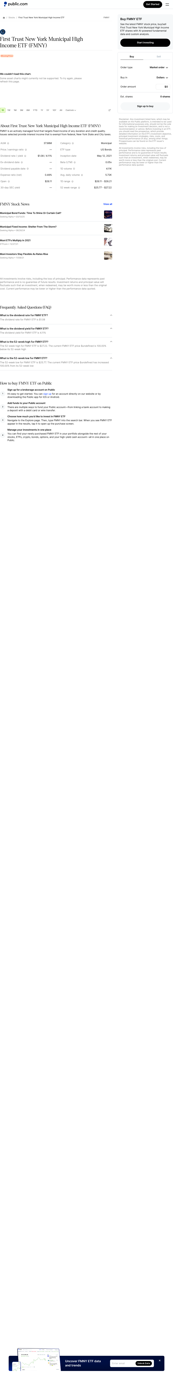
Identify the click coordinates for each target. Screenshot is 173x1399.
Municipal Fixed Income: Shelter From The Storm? (28, 226)
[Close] (159, 1360)
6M (28, 110)
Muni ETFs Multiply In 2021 (15, 240)
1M (15, 110)
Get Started (152, 4)
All (61, 110)
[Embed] (109, 110)
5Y (47, 110)
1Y (42, 110)
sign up (47, 393)
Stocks (11, 17)
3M (21, 110)
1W (8, 110)
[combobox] (159, 67)
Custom (70, 110)
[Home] (15, 4)
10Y (54, 110)
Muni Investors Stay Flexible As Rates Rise (24, 254)
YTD (35, 110)
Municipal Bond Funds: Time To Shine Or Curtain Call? (30, 213)
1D (3, 110)
